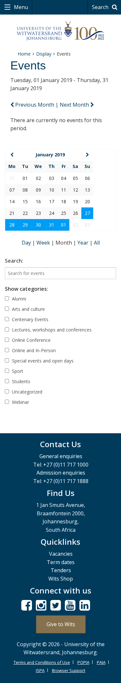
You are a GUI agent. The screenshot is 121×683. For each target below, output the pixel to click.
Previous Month (34, 104)
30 (38, 225)
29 (25, 225)
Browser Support (68, 670)
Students (20, 381)
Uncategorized (26, 392)
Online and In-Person (33, 350)
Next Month (75, 104)
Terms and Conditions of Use (42, 662)
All (97, 242)
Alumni (18, 299)
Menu (20, 7)
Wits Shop (60, 578)
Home (24, 54)
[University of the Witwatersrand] (60, 31)
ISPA (40, 670)
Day (27, 242)
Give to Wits (60, 624)
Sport (17, 371)
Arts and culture (28, 309)
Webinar (20, 402)
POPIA (83, 662)
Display (43, 54)
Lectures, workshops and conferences (51, 330)
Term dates (61, 562)
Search (101, 7)
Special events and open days (42, 361)
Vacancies (61, 553)
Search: (14, 260)
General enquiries (60, 456)
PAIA (101, 662)
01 (63, 225)
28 (12, 225)
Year (83, 242)
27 (87, 213)
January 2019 (50, 155)
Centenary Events (29, 319)
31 (51, 225)
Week (43, 242)
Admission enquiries (60, 472)
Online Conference (31, 340)
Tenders (61, 570)
